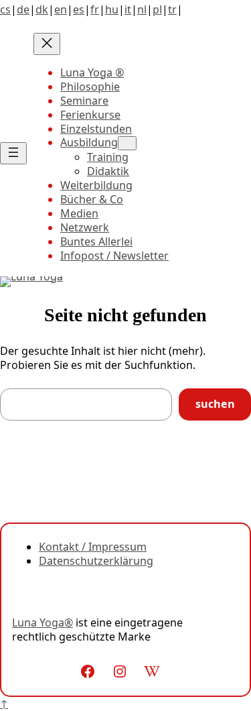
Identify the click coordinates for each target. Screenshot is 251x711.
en (60, 9)
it (127, 9)
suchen (215, 403)
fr (94, 9)
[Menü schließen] (46, 44)
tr (172, 9)
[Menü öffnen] (13, 153)
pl (157, 9)
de (23, 9)
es (78, 9)
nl (142, 9)
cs (5, 9)
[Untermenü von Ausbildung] (127, 143)
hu (111, 9)
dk (41, 9)
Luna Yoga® (42, 622)
